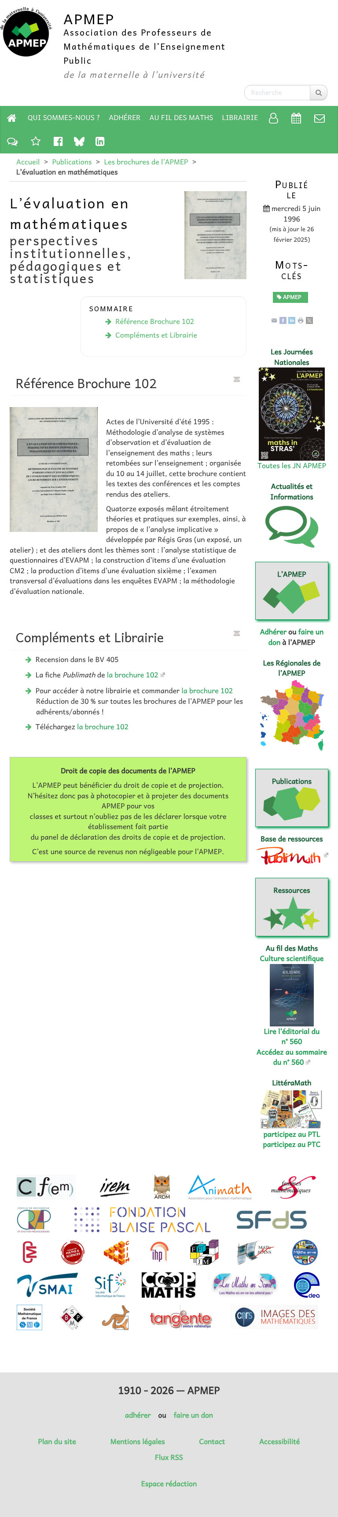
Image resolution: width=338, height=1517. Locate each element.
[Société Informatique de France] (110, 1285)
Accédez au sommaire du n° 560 (292, 1057)
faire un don (193, 1415)
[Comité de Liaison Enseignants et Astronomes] (307, 1285)
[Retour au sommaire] (236, 379)
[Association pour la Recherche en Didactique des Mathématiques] (162, 1187)
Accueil (28, 161)
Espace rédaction (169, 1483)
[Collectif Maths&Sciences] (73, 1252)
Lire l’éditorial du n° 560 (292, 1036)
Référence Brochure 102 (154, 321)
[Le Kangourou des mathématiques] (116, 1317)
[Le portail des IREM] (114, 1187)
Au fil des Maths (181, 117)
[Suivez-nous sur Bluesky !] (79, 141)
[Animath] (220, 1187)
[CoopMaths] (168, 1285)
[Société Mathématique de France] (29, 1317)
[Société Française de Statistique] (272, 1220)
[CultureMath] (29, 1252)
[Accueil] (11, 117)
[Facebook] (283, 320)
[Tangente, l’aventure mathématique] (180, 1317)
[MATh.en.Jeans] (255, 1252)
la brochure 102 (132, 674)
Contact (212, 1441)
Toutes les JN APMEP (291, 465)
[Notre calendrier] (296, 117)
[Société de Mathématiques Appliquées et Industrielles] (48, 1285)
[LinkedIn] (291, 320)
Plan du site (57, 1441)
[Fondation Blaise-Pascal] (142, 1220)
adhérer (138, 1415)
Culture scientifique (292, 958)
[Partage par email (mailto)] (274, 320)
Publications (72, 161)
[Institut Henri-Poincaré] (160, 1252)
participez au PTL (292, 1134)
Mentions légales (137, 1441)
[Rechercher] (318, 92)
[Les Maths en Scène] (245, 1285)
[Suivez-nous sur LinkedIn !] (100, 141)
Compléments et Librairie (156, 335)
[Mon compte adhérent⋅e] (273, 117)
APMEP (291, 296)
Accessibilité (279, 1441)
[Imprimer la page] (300, 320)
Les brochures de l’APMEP (146, 161)
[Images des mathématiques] (274, 1317)
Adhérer (124, 117)
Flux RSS (169, 1457)
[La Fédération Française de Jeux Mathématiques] (204, 1252)
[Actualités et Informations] (12, 141)
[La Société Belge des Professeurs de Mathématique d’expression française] (72, 1317)
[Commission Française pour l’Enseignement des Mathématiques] (46, 1187)
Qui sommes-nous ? (64, 117)
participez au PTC (292, 1144)
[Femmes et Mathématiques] (293, 1187)
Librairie (240, 117)
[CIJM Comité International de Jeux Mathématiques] (116, 1252)
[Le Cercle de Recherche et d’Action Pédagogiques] (34, 1220)
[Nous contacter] (319, 117)
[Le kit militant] (35, 141)
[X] (309, 320)
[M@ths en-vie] (305, 1252)
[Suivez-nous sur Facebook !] (58, 141)
